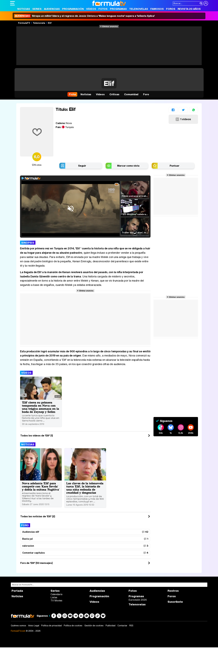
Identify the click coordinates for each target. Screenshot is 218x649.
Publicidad (110, 626)
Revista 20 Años (189, 9)
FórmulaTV (24, 22)
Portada (17, 590)
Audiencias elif (30, 532)
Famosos (157, 9)
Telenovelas (138, 9)
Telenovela (39, 22)
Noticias (23, 9)
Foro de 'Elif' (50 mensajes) (36, 563)
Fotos (103, 9)
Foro (25, 525)
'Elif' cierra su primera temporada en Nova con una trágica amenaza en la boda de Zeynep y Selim (40, 407)
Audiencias (52, 9)
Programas (118, 9)
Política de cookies (73, 626)
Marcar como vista (128, 165)
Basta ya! (27, 539)
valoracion (28, 546)
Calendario (56, 594)
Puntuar (174, 165)
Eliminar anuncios (110, 26)
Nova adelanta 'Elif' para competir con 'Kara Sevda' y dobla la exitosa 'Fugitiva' (40, 486)
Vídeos (91, 9)
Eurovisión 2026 (138, 600)
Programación (73, 9)
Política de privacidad (51, 626)
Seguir (82, 165)
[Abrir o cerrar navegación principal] (12, 3)
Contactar (122, 626)
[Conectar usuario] (205, 3)
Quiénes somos (18, 626)
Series (37, 9)
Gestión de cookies (94, 626)
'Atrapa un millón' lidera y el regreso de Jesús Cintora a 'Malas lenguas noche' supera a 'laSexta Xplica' (85, 16)
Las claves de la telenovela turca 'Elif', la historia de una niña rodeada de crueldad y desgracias (84, 488)
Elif (50, 22)
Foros (170, 9)
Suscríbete (175, 601)
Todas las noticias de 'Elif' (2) (37, 516)
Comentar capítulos (33, 553)
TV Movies (56, 600)
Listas (54, 597)
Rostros (173, 590)
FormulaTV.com (18, 630)
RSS (131, 626)
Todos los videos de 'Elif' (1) (36, 435)
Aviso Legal (33, 626)
